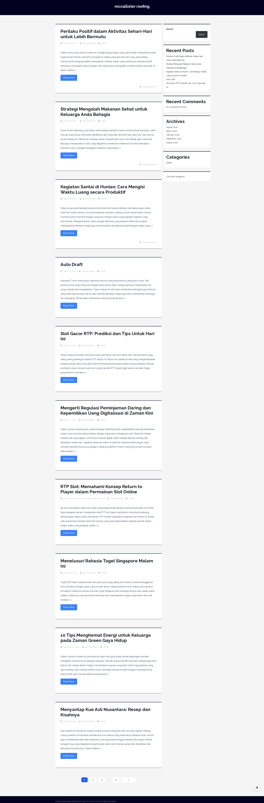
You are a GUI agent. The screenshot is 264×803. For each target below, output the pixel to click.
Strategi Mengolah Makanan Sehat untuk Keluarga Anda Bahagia (104, 111)
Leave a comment (149, 87)
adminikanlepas (88, 43)
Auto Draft (72, 264)
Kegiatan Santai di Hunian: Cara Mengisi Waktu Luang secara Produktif (103, 189)
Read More (68, 77)
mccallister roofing (132, 6)
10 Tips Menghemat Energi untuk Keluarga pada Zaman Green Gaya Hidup (106, 638)
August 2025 (171, 142)
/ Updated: (84, 498)
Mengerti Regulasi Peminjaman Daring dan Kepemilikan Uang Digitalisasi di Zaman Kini (107, 410)
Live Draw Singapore (175, 177)
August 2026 (172, 127)
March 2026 (171, 131)
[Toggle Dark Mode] (257, 787)
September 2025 (173, 139)
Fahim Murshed (109, 801)
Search (169, 29)
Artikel (103, 43)
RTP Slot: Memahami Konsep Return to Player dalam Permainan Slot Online (101, 489)
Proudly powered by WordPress (67, 801)
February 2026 (172, 135)
